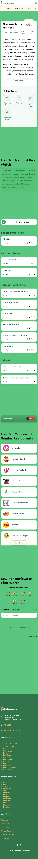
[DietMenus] (7, 3)
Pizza (5, 795)
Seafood (6, 790)
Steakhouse (8, 801)
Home (5, 33)
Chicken (6, 803)
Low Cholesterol (9, 767)
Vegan (5, 749)
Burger (6, 797)
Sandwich (7, 792)
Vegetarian (7, 751)
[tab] (9, 8)
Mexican (6, 784)
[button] (35, 8)
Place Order (7, 419)
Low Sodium (8, 763)
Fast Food (7, 799)
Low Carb (7, 755)
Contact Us (5, 824)
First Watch (23, 33)
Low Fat (6, 765)
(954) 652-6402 (9, 725)
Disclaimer (5, 827)
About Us (4, 820)
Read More (18, 81)
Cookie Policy (6, 838)
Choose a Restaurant (9, 743)
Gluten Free (7, 757)
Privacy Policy (6, 831)
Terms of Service (7, 835)
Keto (5, 753)
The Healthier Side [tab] (22, 222)
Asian (5, 782)
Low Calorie (8, 759)
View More (19, 543)
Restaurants (13, 33)
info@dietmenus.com (12, 730)
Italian (6, 786)
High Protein (8, 761)
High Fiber (7, 769)
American (7, 788)
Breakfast (7, 805)
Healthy (6, 807)
